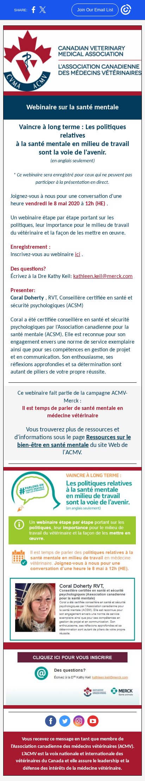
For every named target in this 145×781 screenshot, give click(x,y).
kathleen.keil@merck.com (103, 276)
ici (77, 255)
